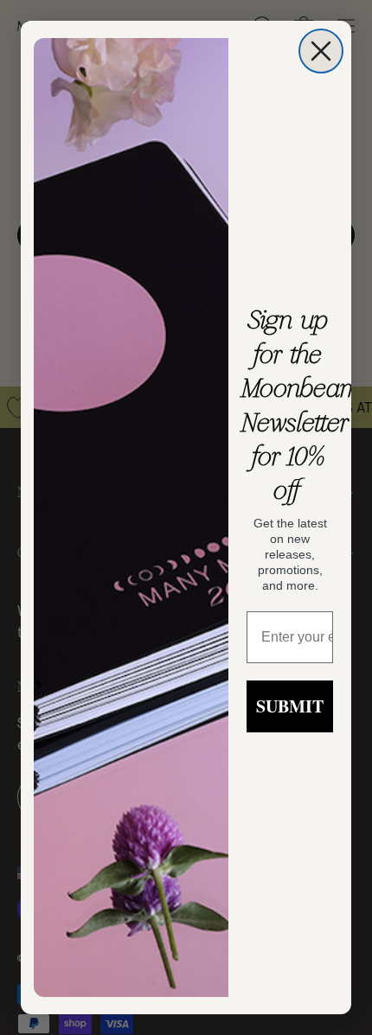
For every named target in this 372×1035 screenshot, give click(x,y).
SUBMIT (290, 706)
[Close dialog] (321, 51)
